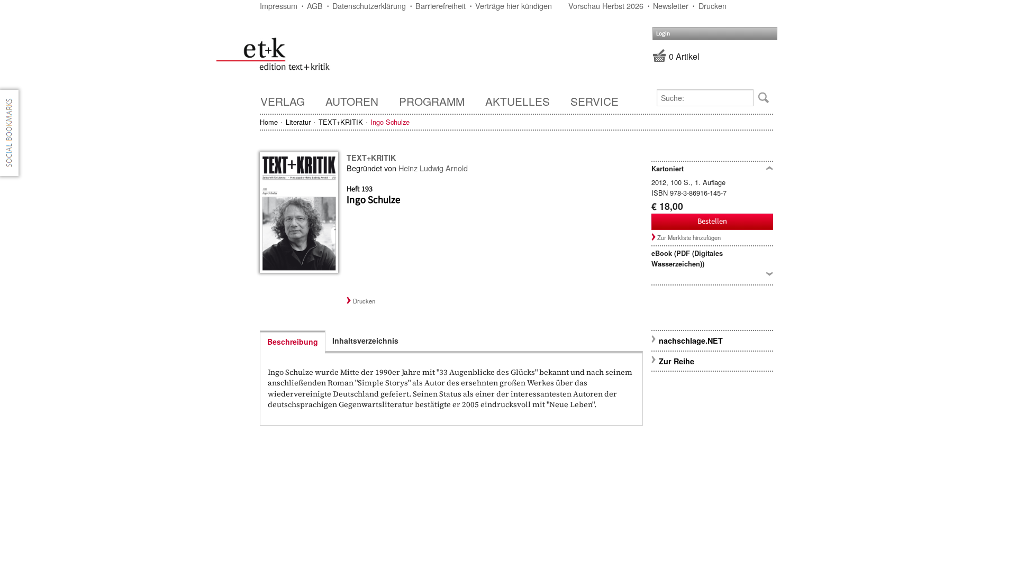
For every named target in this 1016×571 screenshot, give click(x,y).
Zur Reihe (676, 361)
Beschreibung (292, 341)
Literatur (298, 122)
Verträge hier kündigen (513, 5)
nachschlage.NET (691, 340)
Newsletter (670, 5)
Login (663, 34)
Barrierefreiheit (440, 5)
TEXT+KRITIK (341, 122)
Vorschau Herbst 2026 (605, 5)
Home (269, 122)
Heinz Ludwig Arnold (433, 167)
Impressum (278, 5)
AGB (315, 5)
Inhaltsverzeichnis (365, 340)
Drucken (712, 5)
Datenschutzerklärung (369, 5)
